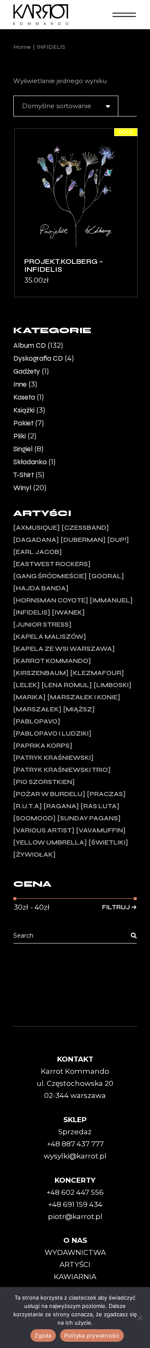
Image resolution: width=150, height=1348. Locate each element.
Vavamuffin (101, 830)
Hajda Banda (41, 588)
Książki (24, 410)
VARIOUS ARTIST (44, 830)
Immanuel (111, 600)
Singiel (22, 449)
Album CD (29, 345)
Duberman (83, 540)
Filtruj (116, 907)
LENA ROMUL (66, 685)
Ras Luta (100, 806)
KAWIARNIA (75, 1276)
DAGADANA (36, 540)
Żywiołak (34, 854)
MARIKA (29, 697)
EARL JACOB (37, 552)
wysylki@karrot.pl (75, 1156)
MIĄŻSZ (79, 709)
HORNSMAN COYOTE (50, 600)
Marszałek (37, 709)
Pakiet (23, 423)
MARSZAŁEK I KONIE (84, 697)
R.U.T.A (27, 806)
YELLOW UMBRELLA (50, 842)
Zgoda (43, 1335)
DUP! (118, 540)
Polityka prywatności (92, 1335)
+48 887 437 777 (75, 1144)
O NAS (75, 1240)
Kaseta (24, 397)
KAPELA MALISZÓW (49, 636)
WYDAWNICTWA (75, 1252)
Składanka (30, 462)
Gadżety (26, 371)
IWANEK (68, 612)
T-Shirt (23, 474)
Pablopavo (37, 721)
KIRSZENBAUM (41, 673)
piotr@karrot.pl (75, 1216)
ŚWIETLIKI (108, 842)
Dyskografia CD (38, 358)
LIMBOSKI (112, 685)
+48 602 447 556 (75, 1192)
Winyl (22, 487)
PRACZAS (106, 794)
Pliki (19, 436)
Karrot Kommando (52, 661)
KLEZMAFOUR (97, 673)
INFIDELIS (32, 612)
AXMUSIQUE (36, 527)
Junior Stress (42, 624)
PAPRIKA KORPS (43, 745)
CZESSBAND (85, 527)
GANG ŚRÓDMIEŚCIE (50, 576)
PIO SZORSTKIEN (44, 782)
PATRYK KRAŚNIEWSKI (53, 757)
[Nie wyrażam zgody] (139, 1317)
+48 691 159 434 (75, 1204)
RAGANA (61, 806)
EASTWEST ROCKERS (52, 564)
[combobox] (65, 106)
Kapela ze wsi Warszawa (64, 649)
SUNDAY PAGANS (89, 818)
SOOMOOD (34, 818)
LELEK (26, 685)
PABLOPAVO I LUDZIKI (52, 733)
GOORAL (106, 576)
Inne (20, 384)
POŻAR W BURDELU (49, 794)
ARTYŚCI (75, 1264)
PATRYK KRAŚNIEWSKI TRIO (62, 770)
